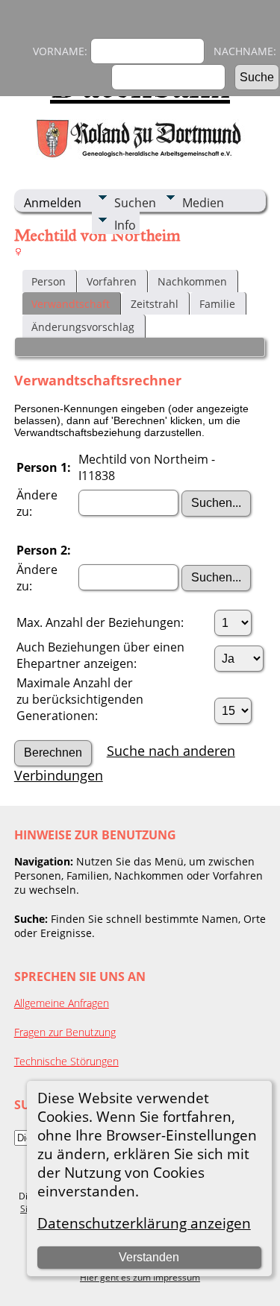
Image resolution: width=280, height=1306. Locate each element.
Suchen (135, 203)
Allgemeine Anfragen (61, 1003)
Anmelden (52, 203)
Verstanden (149, 1257)
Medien (203, 203)
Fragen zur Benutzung (65, 1032)
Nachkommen (192, 281)
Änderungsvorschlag (82, 327)
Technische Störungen (66, 1061)
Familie (217, 304)
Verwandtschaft (70, 304)
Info (125, 225)
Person (48, 281)
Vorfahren (112, 281)
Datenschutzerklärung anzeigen (144, 1223)
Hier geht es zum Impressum (140, 1277)
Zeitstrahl (154, 304)
